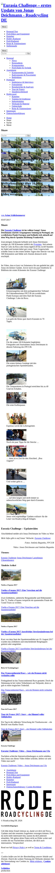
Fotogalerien (17, 84)
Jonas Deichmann (24, 558)
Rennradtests (17, 63)
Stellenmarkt (11, 46)
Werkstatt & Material (20, 104)
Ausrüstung (11, 70)
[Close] (2, 852)
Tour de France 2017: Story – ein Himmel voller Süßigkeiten (26, 729)
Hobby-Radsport (13, 39)
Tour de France (18, 89)
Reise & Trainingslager (16, 43)
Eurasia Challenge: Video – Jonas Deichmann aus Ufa (25, 751)
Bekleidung (16, 77)
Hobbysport (11, 94)
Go (28, 54)
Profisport (10, 80)
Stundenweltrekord (20, 92)
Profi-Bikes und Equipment (18, 34)
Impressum (11, 111)
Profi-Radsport (12, 41)
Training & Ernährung (21, 99)
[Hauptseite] (27, 20)
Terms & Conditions (43, 847)
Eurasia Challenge (13, 230)
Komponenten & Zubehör (23, 72)
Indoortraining (18, 101)
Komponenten (18, 65)
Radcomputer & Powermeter (24, 75)
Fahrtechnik (17, 106)
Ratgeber (10, 36)
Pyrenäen (38, 244)
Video (3, 153)
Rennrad (10, 58)
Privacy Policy (19, 847)
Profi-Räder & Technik (21, 68)
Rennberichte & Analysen (23, 87)
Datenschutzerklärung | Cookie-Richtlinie (23, 787)
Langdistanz (37, 558)
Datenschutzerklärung (15, 113)
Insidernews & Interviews (22, 82)
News (14, 60)
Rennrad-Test (12, 31)
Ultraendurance (7, 560)
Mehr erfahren (36, 861)
